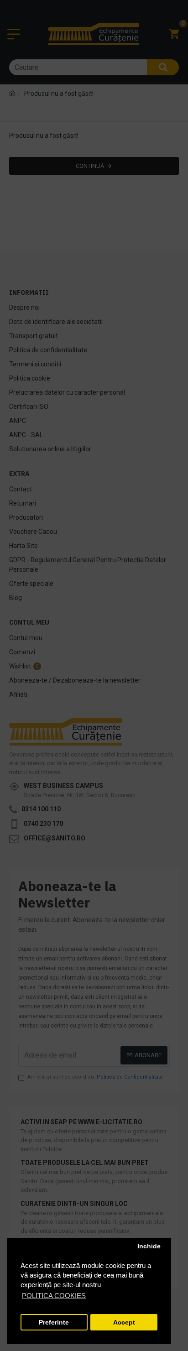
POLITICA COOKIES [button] (54, 1295)
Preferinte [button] (54, 1322)
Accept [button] (124, 1322)
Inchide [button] (149, 1246)
